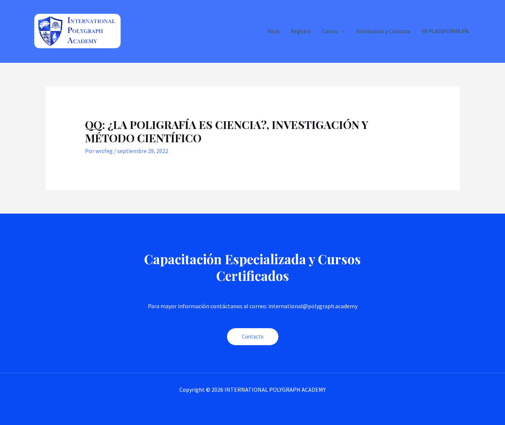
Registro (301, 31)
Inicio (273, 31)
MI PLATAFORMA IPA (445, 31)
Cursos (330, 31)
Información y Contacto (383, 31)
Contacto (253, 336)
